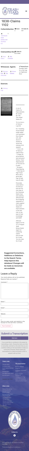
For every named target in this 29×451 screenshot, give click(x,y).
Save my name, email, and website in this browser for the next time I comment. (13, 322)
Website (3, 313)
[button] (26, 11)
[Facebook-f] (14, 435)
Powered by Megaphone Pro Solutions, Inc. (11, 447)
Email (3, 307)
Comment (4, 282)
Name (3, 301)
